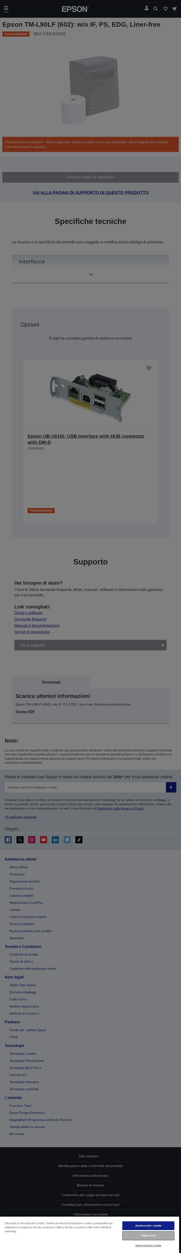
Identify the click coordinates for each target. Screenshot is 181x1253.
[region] (89, 1234)
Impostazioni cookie (148, 1245)
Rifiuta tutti (148, 1235)
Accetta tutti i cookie (148, 1225)
